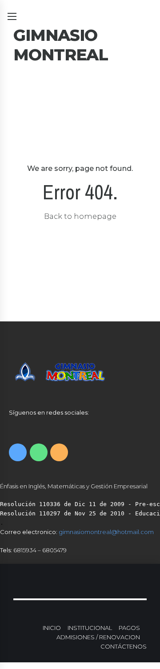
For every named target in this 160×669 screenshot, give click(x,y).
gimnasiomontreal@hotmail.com (106, 531)
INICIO (52, 627)
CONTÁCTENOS (123, 646)
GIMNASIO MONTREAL (60, 44)
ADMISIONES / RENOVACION (98, 637)
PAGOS (129, 627)
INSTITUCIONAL (90, 627)
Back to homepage (80, 216)
